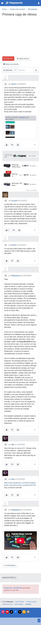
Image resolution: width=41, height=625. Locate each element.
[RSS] (24, 612)
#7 (5, 510)
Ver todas (32, 156)
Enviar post (8, 58)
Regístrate (8, 588)
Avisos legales (18, 604)
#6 (5, 479)
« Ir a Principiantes (10, 565)
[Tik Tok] (11, 612)
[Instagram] (3, 612)
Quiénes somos (7, 604)
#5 (5, 444)
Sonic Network (19, 601)
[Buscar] (36, 70)
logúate (22, 117)
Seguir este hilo (24, 58)
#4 (5, 275)
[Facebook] (15, 612)
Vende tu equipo (31, 601)
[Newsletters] (28, 612)
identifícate (18, 588)
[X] (20, 612)
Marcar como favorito (11, 64)
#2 (5, 201)
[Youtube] (7, 612)
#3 (5, 245)
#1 (5, 84)
